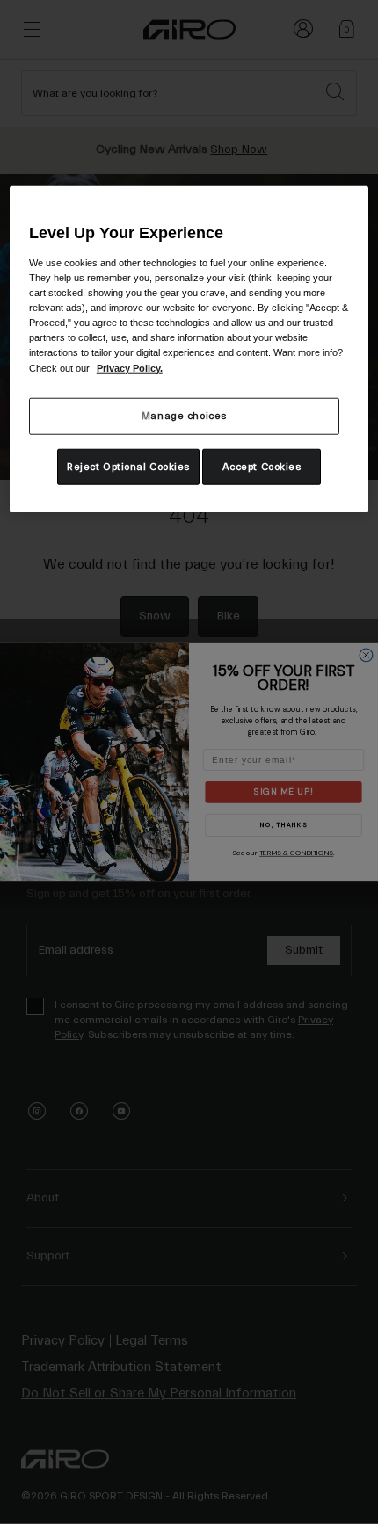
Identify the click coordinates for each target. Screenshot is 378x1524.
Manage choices (184, 415)
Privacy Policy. (130, 367)
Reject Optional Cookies (128, 466)
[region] (189, 349)
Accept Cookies (262, 466)
